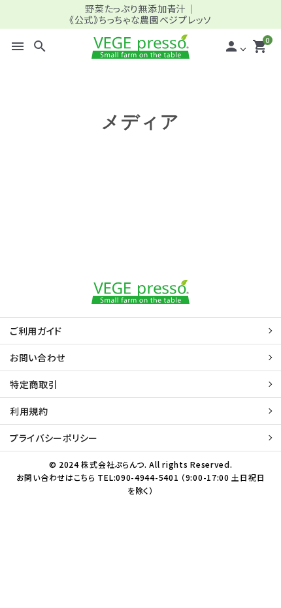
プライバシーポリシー (54, 437)
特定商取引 (34, 384)
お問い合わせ (37, 357)
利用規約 (29, 411)
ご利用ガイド (36, 330)
